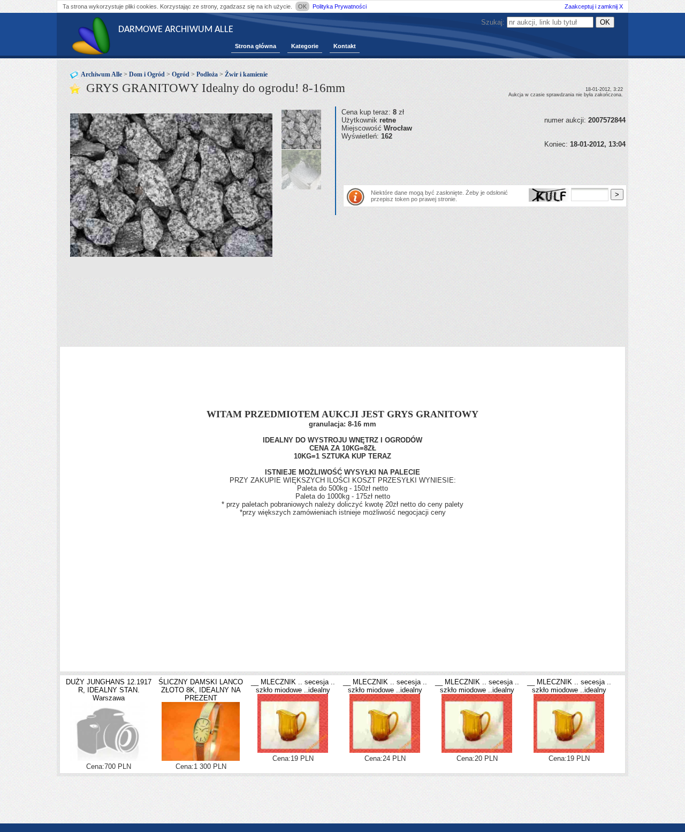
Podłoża (207, 74)
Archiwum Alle (101, 74)
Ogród (180, 74)
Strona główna (255, 46)
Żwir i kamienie (246, 74)
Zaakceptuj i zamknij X (594, 6)
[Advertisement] (466, 164)
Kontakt (344, 46)
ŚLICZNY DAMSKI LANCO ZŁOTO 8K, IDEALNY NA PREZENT (200, 690)
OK (302, 6)
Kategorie (304, 46)
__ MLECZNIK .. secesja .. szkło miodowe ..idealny (293, 686)
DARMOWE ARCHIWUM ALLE (175, 30)
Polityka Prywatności (340, 6)
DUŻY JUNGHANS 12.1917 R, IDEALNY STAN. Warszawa (108, 690)
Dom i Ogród (147, 74)
